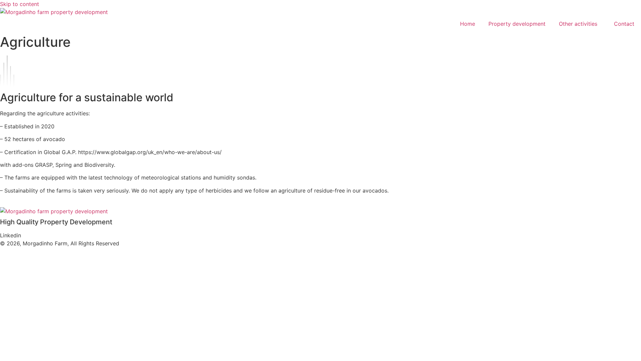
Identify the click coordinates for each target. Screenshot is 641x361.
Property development (517, 23)
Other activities (578, 23)
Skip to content (19, 4)
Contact (624, 23)
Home (467, 23)
